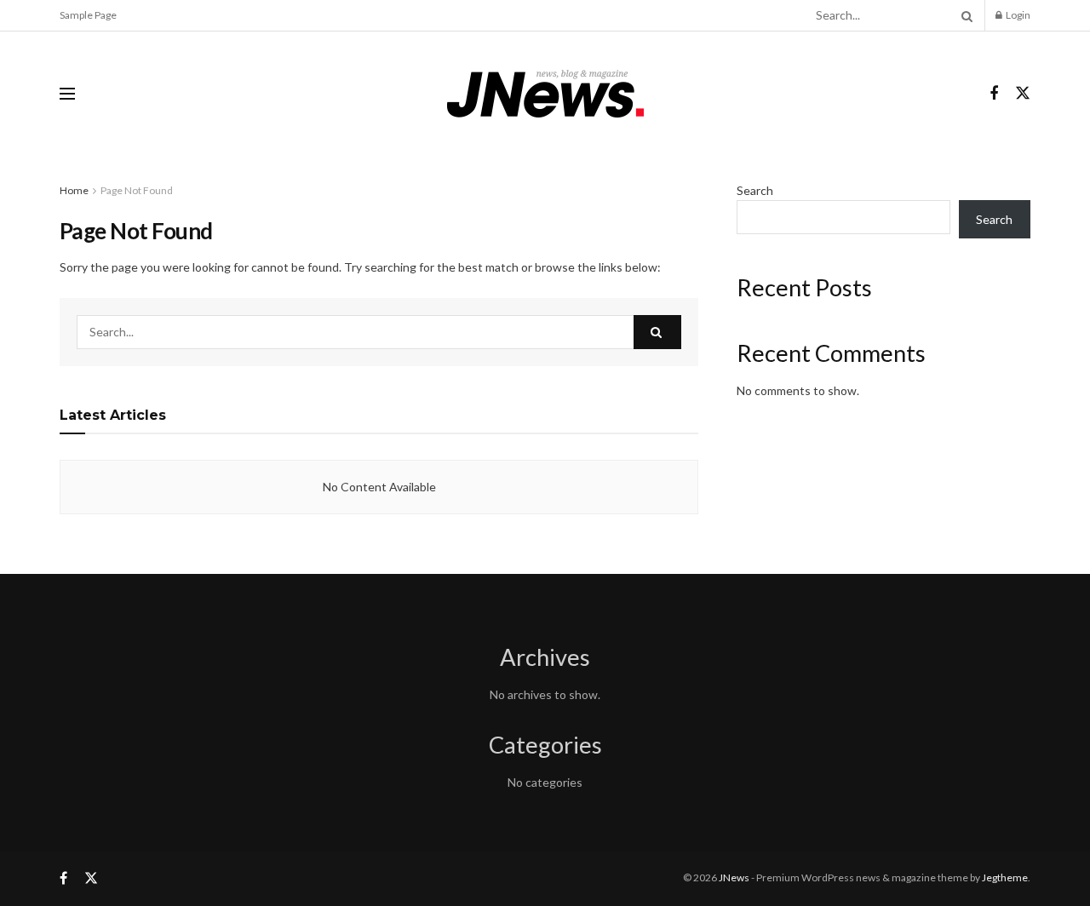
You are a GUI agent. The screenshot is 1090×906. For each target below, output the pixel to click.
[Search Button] (964, 15)
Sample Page (88, 15)
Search (755, 190)
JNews (734, 877)
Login (1017, 15)
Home (74, 190)
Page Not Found (136, 190)
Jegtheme (1005, 877)
